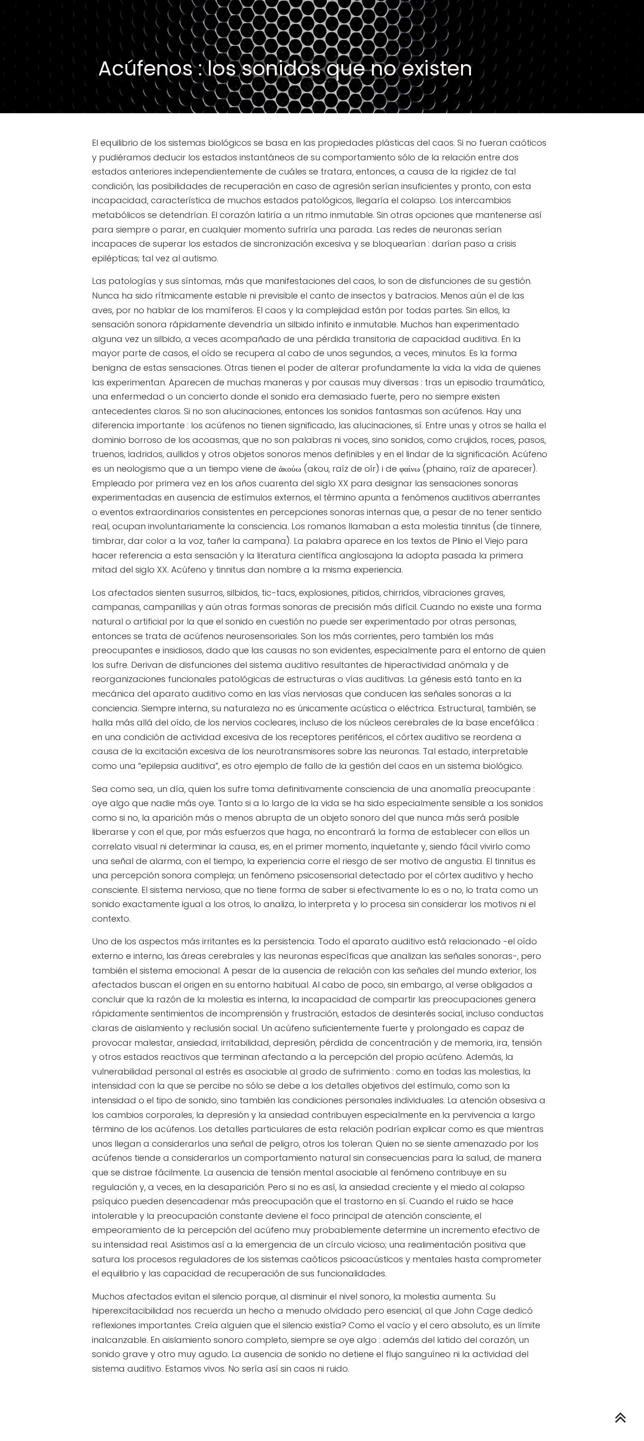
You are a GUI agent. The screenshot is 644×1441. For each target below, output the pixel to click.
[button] (601, 82)
